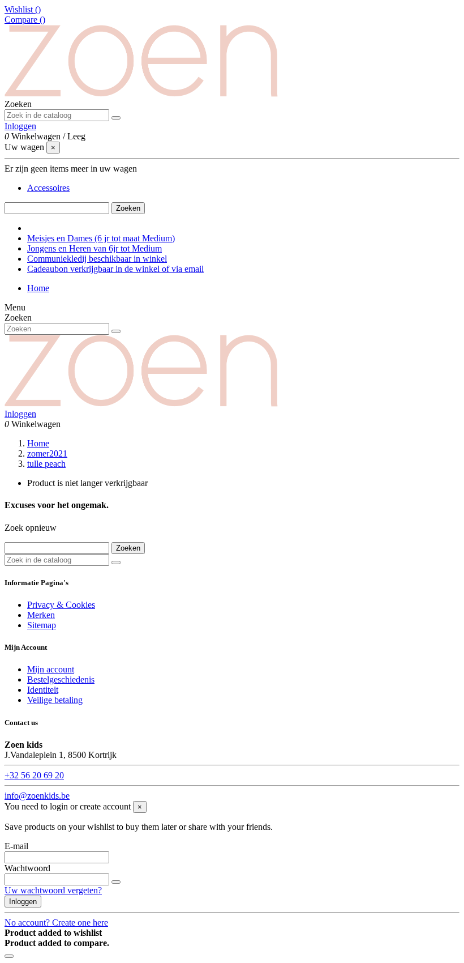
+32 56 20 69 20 (34, 775)
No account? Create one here (56, 922)
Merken (41, 615)
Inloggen (23, 901)
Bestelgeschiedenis (60, 679)
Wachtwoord (27, 868)
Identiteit (42, 689)
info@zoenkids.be (37, 795)
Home (38, 288)
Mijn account (50, 669)
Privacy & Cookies (61, 605)
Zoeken (128, 208)
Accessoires (48, 188)
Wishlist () (23, 9)
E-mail (16, 846)
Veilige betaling (55, 700)
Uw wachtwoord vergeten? (53, 890)
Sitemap (41, 625)
